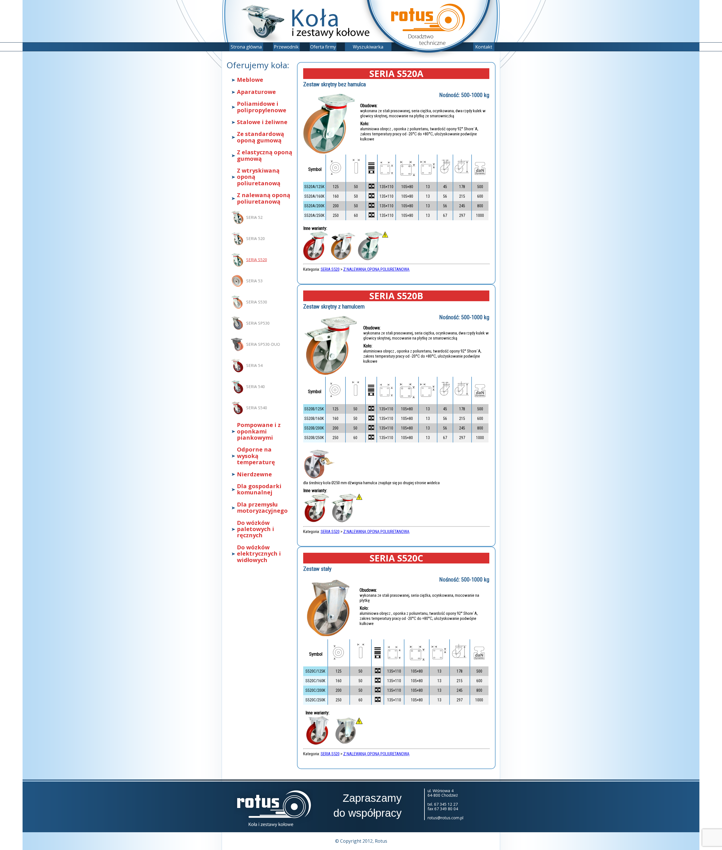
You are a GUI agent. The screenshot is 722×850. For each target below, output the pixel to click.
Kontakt (483, 47)
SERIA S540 (256, 407)
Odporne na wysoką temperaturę (256, 455)
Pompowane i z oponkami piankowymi (259, 431)
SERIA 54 (254, 365)
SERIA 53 (254, 280)
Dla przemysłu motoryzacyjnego (262, 507)
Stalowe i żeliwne (262, 122)
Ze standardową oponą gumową (260, 137)
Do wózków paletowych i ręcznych (255, 529)
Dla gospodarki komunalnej (259, 489)
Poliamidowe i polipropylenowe (261, 107)
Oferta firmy (323, 47)
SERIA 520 (255, 238)
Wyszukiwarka (368, 47)
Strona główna (246, 47)
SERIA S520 (256, 259)
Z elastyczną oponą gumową (264, 155)
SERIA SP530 (258, 323)
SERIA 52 (254, 217)
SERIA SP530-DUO (263, 344)
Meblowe (250, 80)
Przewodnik (286, 47)
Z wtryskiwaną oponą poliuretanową (258, 177)
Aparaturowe (256, 92)
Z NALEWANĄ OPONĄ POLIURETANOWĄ (376, 269)
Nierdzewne (254, 474)
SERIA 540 (255, 386)
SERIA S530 (256, 302)
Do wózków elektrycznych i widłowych (259, 553)
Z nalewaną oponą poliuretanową (263, 198)
